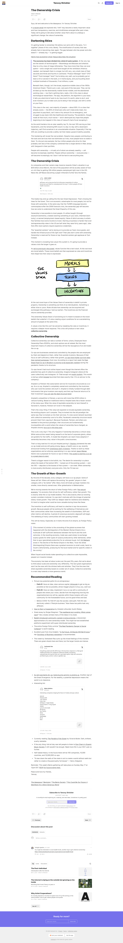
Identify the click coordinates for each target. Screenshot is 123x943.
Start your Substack (57, 935)
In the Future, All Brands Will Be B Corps (75, 632)
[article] (61, 872)
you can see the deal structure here (57, 394)
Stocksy (73, 444)
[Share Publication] (102, 3)
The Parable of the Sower (57, 739)
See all (34, 906)
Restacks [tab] (42, 832)
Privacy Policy (74, 807)
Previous (37, 820)
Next (86, 820)
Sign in (118, 3)
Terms (65, 931)
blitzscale (74, 584)
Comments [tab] (35, 832)
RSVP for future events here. (50, 768)
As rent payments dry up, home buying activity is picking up (56, 675)
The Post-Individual (39, 868)
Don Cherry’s (80, 744)
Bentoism (47, 782)
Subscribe (109, 3)
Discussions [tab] (44, 863)
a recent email (38, 28)
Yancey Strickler (35, 13)
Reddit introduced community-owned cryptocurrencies (55, 618)
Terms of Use (69, 806)
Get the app (69, 935)
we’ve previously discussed (43, 249)
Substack (53, 939)
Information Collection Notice (61, 807)
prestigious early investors (60, 449)
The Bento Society (59, 782)
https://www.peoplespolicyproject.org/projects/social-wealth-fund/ (54, 852)
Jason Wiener (82, 451)
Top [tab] (33, 863)
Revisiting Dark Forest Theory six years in (43, 884)
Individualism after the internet (40, 871)
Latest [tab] (37, 863)
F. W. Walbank (84, 540)
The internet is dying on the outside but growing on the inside (53, 881)
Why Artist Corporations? (41, 893)
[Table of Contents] (2, 471)
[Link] (28, 40)
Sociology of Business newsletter (49, 635)
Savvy (63, 446)
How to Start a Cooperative (44, 609)
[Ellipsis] (91, 847)
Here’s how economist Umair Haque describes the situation (53, 57)
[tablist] (38, 832)
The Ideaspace (36, 782)
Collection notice (72, 931)
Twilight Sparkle (39, 847)
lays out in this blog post (53, 428)
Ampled (46, 377)
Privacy (60, 931)
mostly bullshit (77, 374)
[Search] (98, 3)
